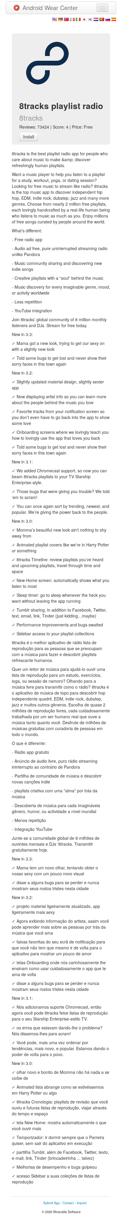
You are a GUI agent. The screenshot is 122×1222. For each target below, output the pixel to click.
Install (28, 137)
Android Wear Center (50, 7)
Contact (68, 1202)
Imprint (81, 1202)
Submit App (51, 1202)
